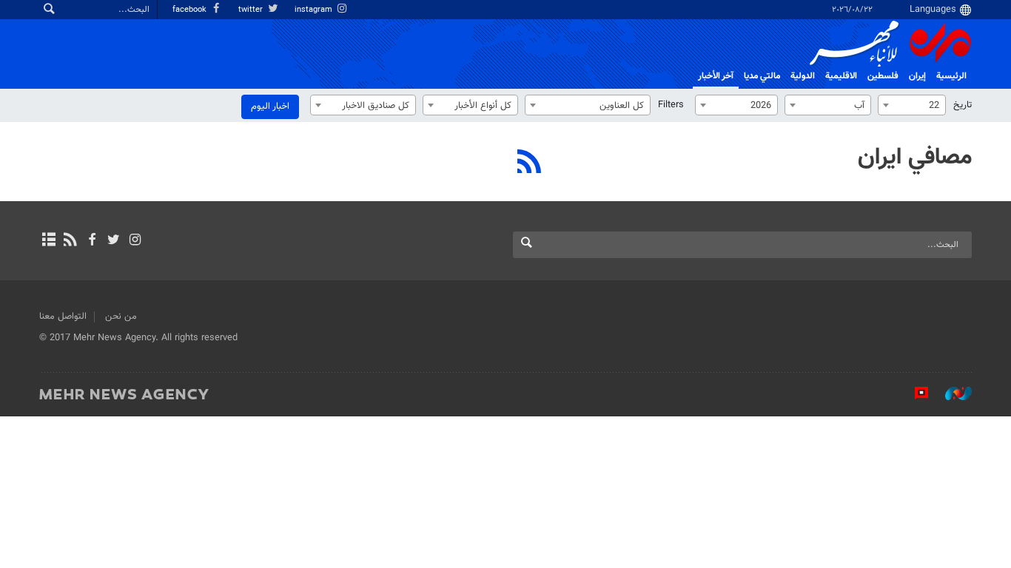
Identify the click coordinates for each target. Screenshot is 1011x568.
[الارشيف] (48, 241)
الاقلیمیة (841, 76)
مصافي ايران (915, 157)
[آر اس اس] (70, 241)
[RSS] (529, 163)
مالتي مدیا (762, 76)
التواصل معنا (63, 316)
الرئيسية (951, 76)
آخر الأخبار (715, 76)
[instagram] (135, 241)
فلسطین (883, 76)
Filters (671, 105)
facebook (190, 10)
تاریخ (962, 105)
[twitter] (113, 241)
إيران (917, 76)
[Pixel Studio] (914, 393)
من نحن (121, 316)
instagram (315, 10)
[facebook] (91, 241)
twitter (251, 10)
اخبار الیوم (270, 106)
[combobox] (912, 105)
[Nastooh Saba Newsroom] (951, 393)
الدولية (802, 76)
